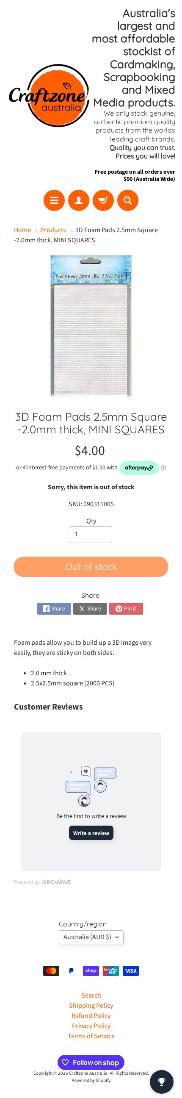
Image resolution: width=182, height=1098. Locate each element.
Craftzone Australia (88, 1073)
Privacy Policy (91, 1026)
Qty (91, 521)
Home (22, 230)
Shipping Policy (91, 1005)
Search (91, 995)
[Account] (78, 200)
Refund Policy (91, 1015)
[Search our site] (127, 200)
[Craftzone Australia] (49, 95)
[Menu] (54, 200)
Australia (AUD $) (87, 937)
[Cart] (103, 200)
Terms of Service (91, 1036)
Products (53, 230)
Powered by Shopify (91, 1080)
